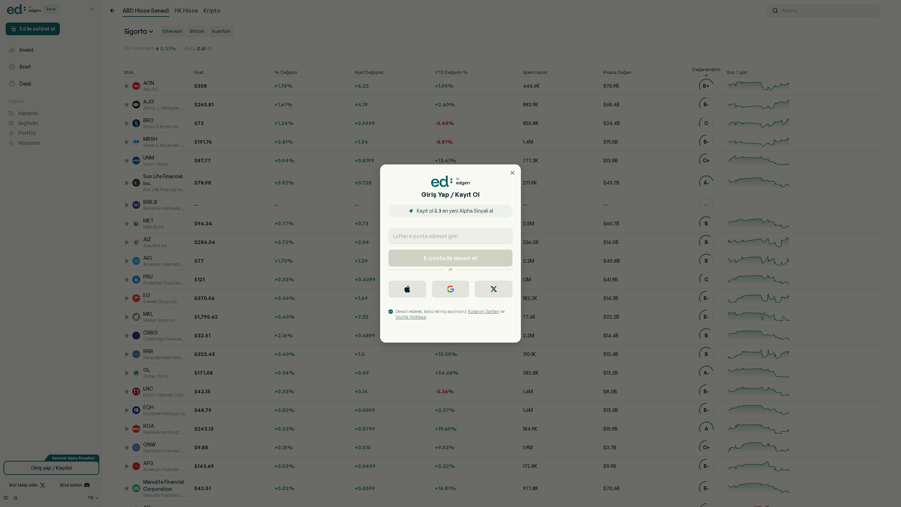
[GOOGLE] (451, 289)
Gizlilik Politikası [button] (411, 317)
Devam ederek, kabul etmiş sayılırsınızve (450, 314)
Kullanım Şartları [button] (483, 311)
